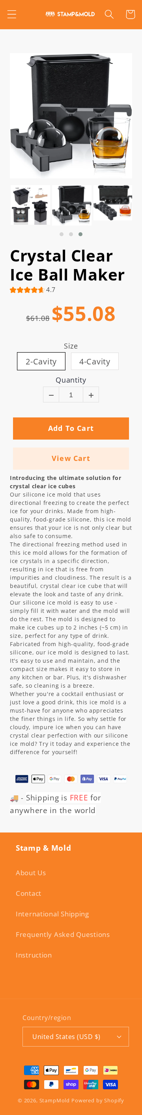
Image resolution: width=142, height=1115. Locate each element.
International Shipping (52, 913)
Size (71, 346)
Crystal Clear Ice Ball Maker (67, 265)
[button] (12, 14)
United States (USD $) (66, 1036)
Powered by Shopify (97, 1100)
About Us (31, 872)
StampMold (54, 1100)
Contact (28, 893)
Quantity (71, 380)
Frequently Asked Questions (63, 934)
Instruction (34, 955)
